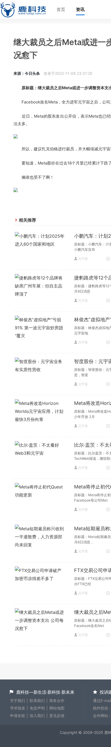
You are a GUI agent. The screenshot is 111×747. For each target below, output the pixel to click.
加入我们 (37, 715)
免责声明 (37, 708)
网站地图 (56, 708)
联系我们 (37, 700)
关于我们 (17, 700)
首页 (61, 9)
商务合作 (56, 700)
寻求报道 (17, 708)
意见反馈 (56, 715)
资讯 (80, 9)
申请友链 (17, 715)
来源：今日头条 (26, 73)
